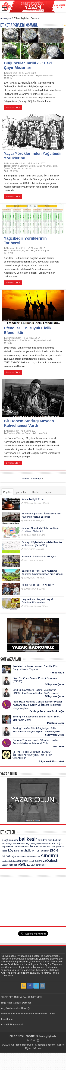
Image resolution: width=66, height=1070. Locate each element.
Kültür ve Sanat (43, 166)
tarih (20, 861)
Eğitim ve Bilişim (27, 166)
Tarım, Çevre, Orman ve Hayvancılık (31, 167)
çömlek (39, 865)
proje (54, 850)
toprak (31, 861)
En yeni (48, 492)
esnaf (10, 846)
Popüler (7, 492)
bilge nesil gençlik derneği (37, 844)
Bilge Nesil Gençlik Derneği (16, 1002)
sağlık (13, 857)
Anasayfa (5, 18)
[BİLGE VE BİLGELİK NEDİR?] (11, 589)
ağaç (16, 840)
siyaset (34, 857)
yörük (21, 864)
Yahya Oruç (11, 73)
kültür (17, 850)
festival (18, 846)
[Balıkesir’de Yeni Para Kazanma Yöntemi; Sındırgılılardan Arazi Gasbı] (11, 575)
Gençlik (26, 847)
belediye (42, 840)
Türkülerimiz (26, 340)
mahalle (26, 850)
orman (36, 850)
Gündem (10, 433)
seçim (28, 857)
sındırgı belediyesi (10, 861)
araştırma (7, 840)
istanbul (46, 847)
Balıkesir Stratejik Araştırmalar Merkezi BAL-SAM (28, 1013)
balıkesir (28, 839)
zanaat (31, 864)
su (39, 857)
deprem (52, 843)
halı (32, 846)
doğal (4, 847)
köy (11, 850)
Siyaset (25, 250)
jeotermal (60, 847)
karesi (4, 851)
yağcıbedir (51, 860)
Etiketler (34, 492)
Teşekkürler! (7, 1019)
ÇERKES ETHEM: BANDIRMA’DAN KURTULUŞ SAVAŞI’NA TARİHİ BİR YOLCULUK (32, 755)
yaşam (5, 865)
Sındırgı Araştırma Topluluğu (47, 711)
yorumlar (21, 492)
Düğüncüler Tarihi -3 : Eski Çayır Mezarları (28, 65)
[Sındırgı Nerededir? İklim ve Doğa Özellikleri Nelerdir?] (11, 532)
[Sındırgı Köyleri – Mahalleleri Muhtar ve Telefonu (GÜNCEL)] (11, 547)
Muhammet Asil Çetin (16, 163)
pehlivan (45, 851)
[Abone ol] (65, 25)
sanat (6, 856)
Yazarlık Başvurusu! (12, 1024)
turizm (38, 860)
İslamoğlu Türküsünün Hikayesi (38, 556)
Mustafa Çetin (12, 431)
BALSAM (58, 746)
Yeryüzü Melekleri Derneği (15, 1008)
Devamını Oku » (13, 107)
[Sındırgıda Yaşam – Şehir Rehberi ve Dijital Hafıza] (33, 6)
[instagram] (42, 986)
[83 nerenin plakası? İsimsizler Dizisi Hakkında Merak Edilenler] (11, 518)
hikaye (39, 847)
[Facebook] (30, 986)
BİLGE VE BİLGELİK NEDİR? (37, 585)
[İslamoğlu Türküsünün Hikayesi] (11, 561)
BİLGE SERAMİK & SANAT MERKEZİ (21, 997)
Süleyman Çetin (13, 338)
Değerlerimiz (12, 166)
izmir (53, 847)
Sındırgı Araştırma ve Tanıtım (19, 75)
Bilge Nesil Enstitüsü (51, 761)
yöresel (13, 864)
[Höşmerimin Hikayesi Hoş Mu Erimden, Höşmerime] (11, 604)
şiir (44, 864)
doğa (59, 844)
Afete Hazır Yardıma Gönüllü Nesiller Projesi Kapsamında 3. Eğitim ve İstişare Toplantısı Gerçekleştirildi (37, 704)
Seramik (21, 857)
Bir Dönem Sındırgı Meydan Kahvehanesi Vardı (29, 423)
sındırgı (49, 855)
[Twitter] (36, 986)
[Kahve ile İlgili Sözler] (11, 504)
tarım (25, 861)
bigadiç (52, 840)
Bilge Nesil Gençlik (16, 844)
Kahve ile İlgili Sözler (32, 499)
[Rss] (23, 986)
